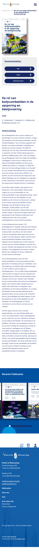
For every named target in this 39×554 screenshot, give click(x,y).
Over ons (5, 492)
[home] (11, 4)
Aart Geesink (11, 536)
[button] (35, 4)
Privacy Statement (9, 506)
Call (3, 497)
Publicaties (6, 488)
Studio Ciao (21, 539)
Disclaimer (6, 504)
